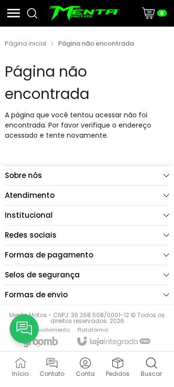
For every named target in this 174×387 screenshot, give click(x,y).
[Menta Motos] (84, 13)
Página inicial (25, 43)
